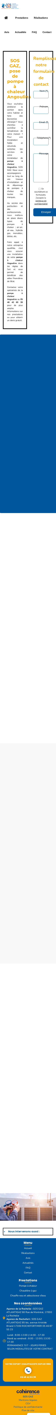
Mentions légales (28, 1400)
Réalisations (28, 1253)
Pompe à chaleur (28, 1285)
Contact (28, 1272)
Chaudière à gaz (28, 1290)
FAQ (28, 1267)
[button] (28, 1231)
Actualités (28, 1262)
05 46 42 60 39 (28, 1377)
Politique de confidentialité (28, 1407)
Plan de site (28, 1410)
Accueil (28, 1248)
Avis (28, 1258)
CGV (28, 1403)
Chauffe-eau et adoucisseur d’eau (28, 1295)
